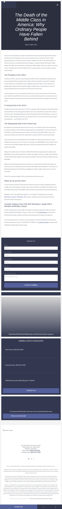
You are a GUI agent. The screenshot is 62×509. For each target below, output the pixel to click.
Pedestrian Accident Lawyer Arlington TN (42, 495)
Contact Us (31, 390)
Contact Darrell (31, 285)
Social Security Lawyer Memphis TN (32, 486)
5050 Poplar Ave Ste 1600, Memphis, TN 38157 (20, 380)
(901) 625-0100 (35, 450)
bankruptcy (43, 212)
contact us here (44, 222)
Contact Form (18, 506)
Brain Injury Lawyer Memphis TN (34, 485)
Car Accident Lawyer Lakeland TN (21, 493)
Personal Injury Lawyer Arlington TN (38, 493)
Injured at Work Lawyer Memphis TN (47, 488)
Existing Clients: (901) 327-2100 (15, 365)
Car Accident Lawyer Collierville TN (26, 491)
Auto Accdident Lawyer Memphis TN (26, 490)
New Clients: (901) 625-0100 (14, 349)
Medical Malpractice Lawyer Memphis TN (14, 486)
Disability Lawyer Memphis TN (49, 485)
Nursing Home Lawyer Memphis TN (12, 488)
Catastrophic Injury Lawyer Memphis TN (45, 490)
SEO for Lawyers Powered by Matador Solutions (39, 498)
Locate (43, 507)
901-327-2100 (56, 507)
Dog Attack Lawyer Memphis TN (49, 486)
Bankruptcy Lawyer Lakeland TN (42, 491)
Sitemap (50, 498)
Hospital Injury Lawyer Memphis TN (29, 488)
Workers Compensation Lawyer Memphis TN (15, 485)
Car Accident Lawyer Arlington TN (24, 495)
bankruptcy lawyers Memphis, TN (15, 197)
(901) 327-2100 (36, 452)
